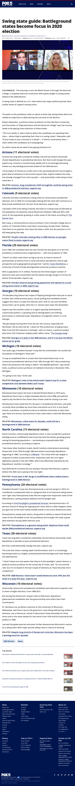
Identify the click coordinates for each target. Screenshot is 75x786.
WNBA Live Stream (64, 763)
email (72, 774)
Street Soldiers (25, 741)
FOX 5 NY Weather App (28, 718)
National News (6, 716)
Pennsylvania (11, 484)
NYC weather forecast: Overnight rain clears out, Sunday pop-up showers (23, 662)
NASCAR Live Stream (64, 751)
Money (5, 738)
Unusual (4, 725)
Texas (6, 533)
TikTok (61, 774)
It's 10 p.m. (61, 731)
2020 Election (17, 38)
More (48, 4)
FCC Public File (62, 727)
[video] (68, 656)
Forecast (23, 707)
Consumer (5, 741)
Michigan (8, 346)
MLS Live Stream (63, 765)
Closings (23, 709)
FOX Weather (25, 720)
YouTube (65, 774)
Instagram (58, 774)
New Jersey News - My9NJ (45, 741)
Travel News (24, 716)
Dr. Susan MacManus (56, 264)
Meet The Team (63, 709)
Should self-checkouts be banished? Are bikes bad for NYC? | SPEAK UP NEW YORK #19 (27, 679)
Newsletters (5, 731)
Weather (24, 705)
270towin (35, 454)
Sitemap (4, 733)
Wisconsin (9, 584)
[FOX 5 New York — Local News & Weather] (8, 4)
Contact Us (61, 723)
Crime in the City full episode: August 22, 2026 (15, 687)
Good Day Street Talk (46, 709)
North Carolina (12, 429)
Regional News (46, 738)
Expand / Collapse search (72, 4)
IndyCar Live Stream (64, 753)
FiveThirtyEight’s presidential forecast (31, 503)
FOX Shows (61, 714)
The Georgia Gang (59, 333)
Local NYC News (7, 712)
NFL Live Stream (63, 743)
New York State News (8, 714)
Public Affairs (62, 720)
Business (5, 745)
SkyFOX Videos (25, 747)
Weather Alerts (25, 712)
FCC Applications (63, 729)
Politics (4, 718)
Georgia (7, 291)
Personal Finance (7, 749)
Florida (7, 245)
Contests (61, 725)
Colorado (8, 193)
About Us (62, 705)
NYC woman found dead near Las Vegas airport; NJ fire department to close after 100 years (28, 670)
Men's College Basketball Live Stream (65, 756)
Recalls (4, 743)
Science (4, 727)
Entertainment (6, 723)
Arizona (7, 152)
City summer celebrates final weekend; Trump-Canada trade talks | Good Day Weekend (27, 654)
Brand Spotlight (25, 749)
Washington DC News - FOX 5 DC (47, 749)
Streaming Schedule (8, 709)
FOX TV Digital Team (7, 38)
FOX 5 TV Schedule (64, 712)
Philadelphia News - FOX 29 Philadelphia (45, 745)
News (20, 641)
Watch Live (5, 707)
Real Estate (5, 752)
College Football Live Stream (64, 746)
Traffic (23, 714)
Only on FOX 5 (26, 738)
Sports (4, 729)
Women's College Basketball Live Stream (65, 760)
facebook (54, 774)
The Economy (6, 747)
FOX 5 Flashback (26, 745)
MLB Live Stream (63, 749)
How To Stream (63, 707)
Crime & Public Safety (8, 720)
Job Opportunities (63, 718)
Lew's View (24, 743)
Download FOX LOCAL (65, 716)
